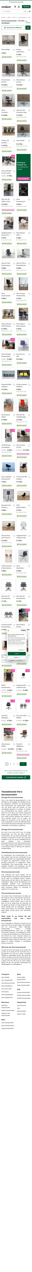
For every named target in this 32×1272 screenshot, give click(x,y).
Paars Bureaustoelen (7, 1022)
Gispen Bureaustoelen (23, 985)
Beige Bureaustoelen (7, 1028)
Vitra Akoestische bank (8, 983)
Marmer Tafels (21, 1014)
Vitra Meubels (22, 17)
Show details (21, 649)
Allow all (17, 653)
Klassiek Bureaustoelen (24, 998)
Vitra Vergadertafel (6, 980)
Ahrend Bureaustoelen (23, 982)
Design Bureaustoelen (23, 992)
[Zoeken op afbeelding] (25, 11)
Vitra (14, 17)
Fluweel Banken (21, 1011)
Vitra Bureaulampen (7, 994)
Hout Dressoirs (21, 1005)
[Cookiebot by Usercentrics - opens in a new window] (21, 630)
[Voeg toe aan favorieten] (14, 50)
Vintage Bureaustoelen (23, 995)
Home (3, 17)
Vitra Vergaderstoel (7, 997)
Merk (8, 17)
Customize (16, 657)
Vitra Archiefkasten (6, 986)
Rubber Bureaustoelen (7, 1010)
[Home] (6, 6)
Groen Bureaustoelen (7, 1025)
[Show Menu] (29, 11)
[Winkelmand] (15, 7)
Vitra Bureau (5, 992)
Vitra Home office (6, 989)
